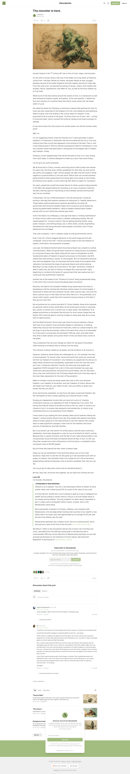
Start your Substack (60, 766)
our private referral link (81, 524)
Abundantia (40, 14)
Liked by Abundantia (43, 609)
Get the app (73, 766)
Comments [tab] (37, 591)
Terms (68, 761)
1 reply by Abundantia (45, 619)
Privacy (63, 761)
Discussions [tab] (46, 690)
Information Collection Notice (64, 745)
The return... (38, 709)
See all (36, 735)
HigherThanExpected (43, 607)
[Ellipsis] (96, 607)
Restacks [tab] (44, 591)
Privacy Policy (78, 745)
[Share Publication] (108, 3)
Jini (38, 625)
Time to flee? (38, 695)
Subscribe (115, 3)
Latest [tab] (39, 690)
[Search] (104, 3)
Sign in (124, 3)
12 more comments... (39, 681)
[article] (65, 699)
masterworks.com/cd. (63, 540)
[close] (82, 713)
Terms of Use (73, 744)
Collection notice (76, 761)
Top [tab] (35, 690)
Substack (56, 770)
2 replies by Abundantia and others (49, 673)
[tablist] (40, 591)
